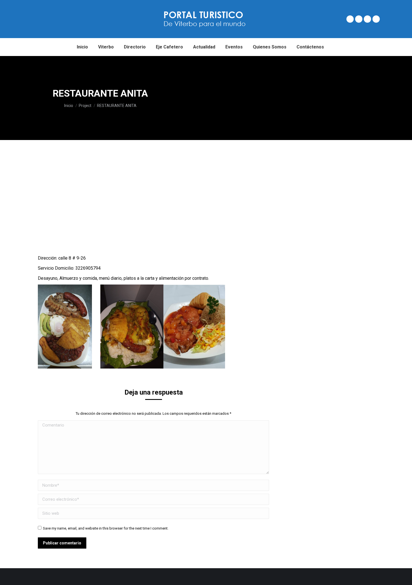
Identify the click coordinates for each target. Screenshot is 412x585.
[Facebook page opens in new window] (350, 19)
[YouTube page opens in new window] (376, 19)
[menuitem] (82, 47)
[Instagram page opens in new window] (367, 19)
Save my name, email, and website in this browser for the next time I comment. (105, 528)
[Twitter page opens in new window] (358, 19)
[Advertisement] (306, 98)
